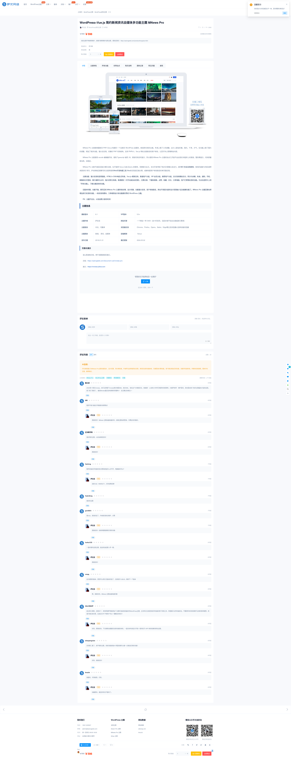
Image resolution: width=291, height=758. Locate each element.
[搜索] (288, 389)
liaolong (88, 464)
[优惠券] (288, 369)
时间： (79, 732)
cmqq (87, 574)
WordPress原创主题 (101, 12)
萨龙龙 (93, 415)
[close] (287, 4)
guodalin (88, 510)
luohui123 (88, 542)
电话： (79, 725)
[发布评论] (288, 377)
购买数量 (84, 54)
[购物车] (288, 364)
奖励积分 (84, 46)
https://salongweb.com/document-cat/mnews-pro (105, 261)
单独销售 (84, 50)
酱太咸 (87, 383)
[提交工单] (288, 381)
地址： (79, 736)
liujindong (88, 496)
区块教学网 (89, 432)
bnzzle (87, 672)
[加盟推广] (288, 385)
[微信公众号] (288, 373)
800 (86, 400)
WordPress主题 (88, 12)
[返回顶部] (288, 393)
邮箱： (79, 729)
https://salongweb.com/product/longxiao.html (134, 41)
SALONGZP (89, 606)
